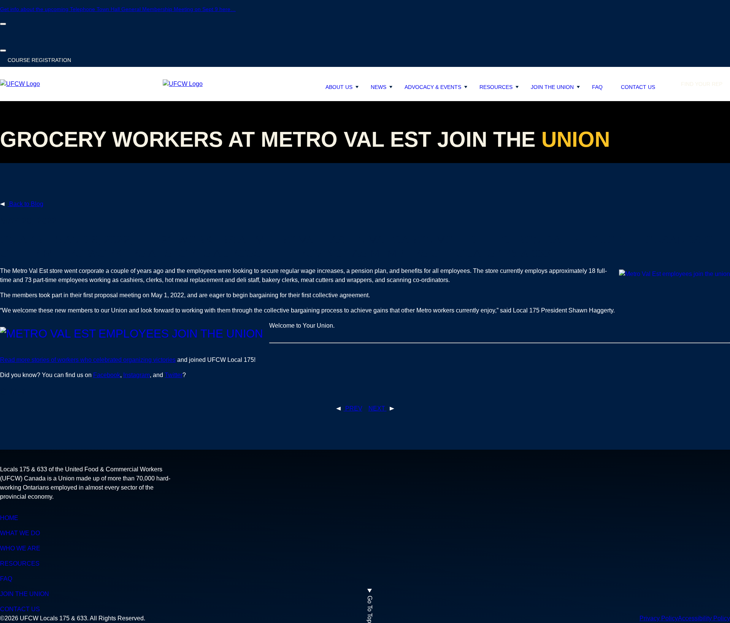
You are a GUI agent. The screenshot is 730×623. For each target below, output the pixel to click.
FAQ (597, 87)
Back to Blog (25, 204)
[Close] (3, 24)
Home (9, 518)
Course (39, 60)
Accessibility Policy (704, 618)
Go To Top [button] (370, 609)
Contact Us (638, 87)
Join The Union (552, 87)
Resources (496, 87)
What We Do (20, 533)
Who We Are (20, 548)
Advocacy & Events (433, 87)
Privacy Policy (659, 618)
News (378, 87)
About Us (338, 87)
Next (377, 408)
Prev (353, 408)
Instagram (136, 375)
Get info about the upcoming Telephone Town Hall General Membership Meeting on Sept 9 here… (118, 9)
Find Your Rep (701, 84)
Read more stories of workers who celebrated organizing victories (88, 360)
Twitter (173, 375)
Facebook (106, 375)
